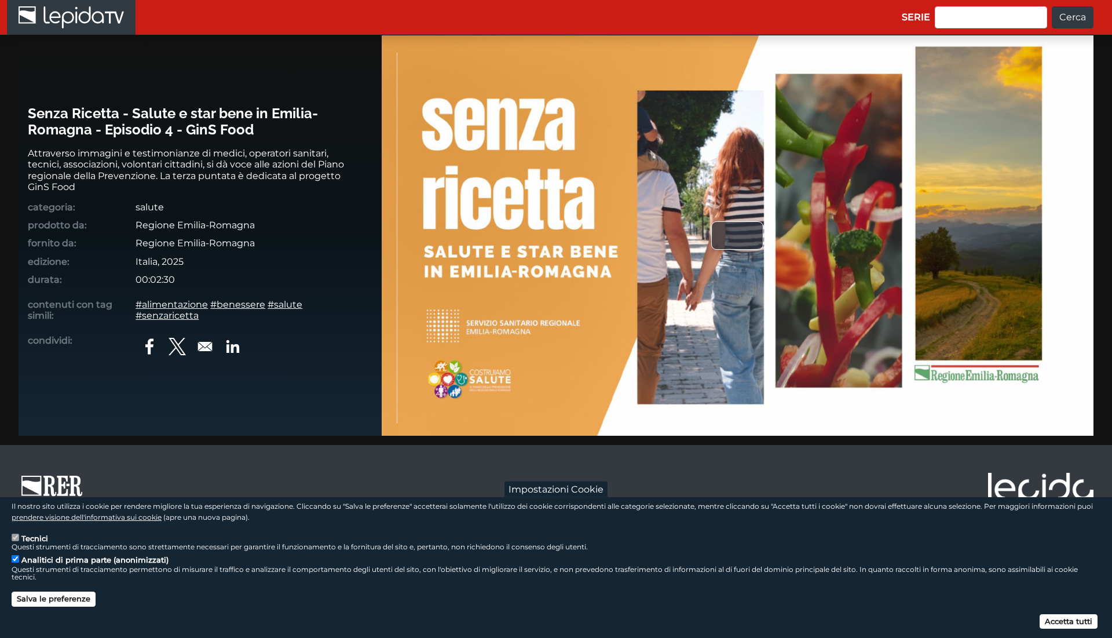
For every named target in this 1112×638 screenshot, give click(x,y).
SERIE (916, 17)
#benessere (237, 304)
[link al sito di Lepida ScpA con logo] (1040, 489)
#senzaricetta (167, 315)
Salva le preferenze (53, 598)
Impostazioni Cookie (556, 488)
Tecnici (34, 537)
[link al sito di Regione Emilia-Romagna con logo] (56, 491)
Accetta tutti (1068, 620)
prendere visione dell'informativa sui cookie (87, 517)
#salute (285, 304)
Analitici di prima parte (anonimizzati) (95, 559)
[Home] (71, 17)
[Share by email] (205, 346)
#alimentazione (172, 304)
